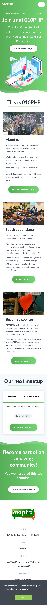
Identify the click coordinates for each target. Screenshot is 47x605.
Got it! (23, 597)
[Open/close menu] (41, 4)
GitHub (34, 535)
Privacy (23, 548)
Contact (28, 579)
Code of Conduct (21, 535)
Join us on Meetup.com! (23, 489)
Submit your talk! (23, 279)
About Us (18, 579)
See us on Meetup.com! (22, 189)
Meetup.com (22, 566)
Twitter (34, 562)
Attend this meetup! (22, 427)
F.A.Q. (10, 535)
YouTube (11, 562)
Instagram (23, 562)
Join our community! (22, 48)
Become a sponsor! (23, 361)
